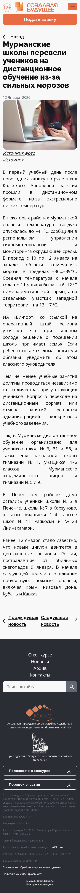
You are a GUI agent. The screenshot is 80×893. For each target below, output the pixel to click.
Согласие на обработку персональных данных (32, 867)
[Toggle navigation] (72, 6)
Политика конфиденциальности (23, 874)
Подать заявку (40, 19)
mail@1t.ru (56, 847)
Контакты (40, 675)
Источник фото (19, 153)
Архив (40, 668)
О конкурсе (40, 655)
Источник (13, 160)
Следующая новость (54, 621)
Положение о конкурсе (29, 771)
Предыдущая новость (23, 621)
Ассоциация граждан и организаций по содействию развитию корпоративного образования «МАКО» (40, 725)
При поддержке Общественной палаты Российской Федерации (40, 758)
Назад (17, 36)
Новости (40, 661)
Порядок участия (24, 784)
